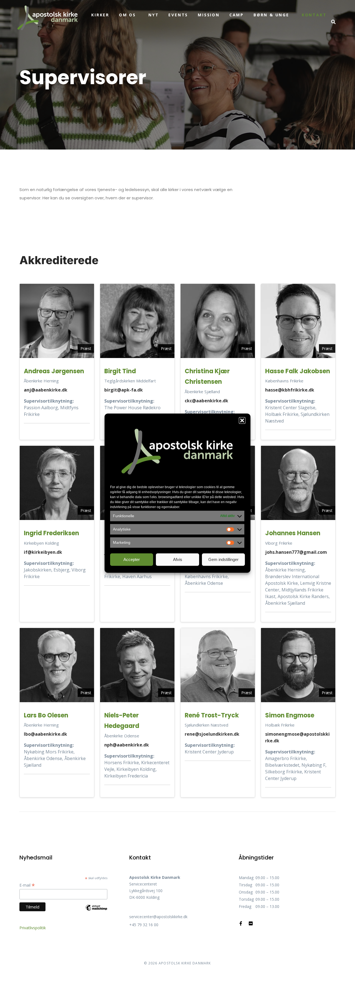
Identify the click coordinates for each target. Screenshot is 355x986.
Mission (209, 14)
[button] (242, 420)
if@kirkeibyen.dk (43, 552)
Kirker (100, 14)
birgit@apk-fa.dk (123, 390)
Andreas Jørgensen (54, 371)
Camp (236, 14)
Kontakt (314, 14)
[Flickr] (250, 923)
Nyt (153, 14)
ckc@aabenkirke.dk (206, 401)
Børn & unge (271, 14)
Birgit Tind (120, 371)
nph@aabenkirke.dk (126, 745)
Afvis (177, 559)
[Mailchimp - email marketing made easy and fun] (96, 911)
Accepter (131, 559)
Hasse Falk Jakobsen (297, 371)
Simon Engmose (289, 715)
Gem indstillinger (223, 559)
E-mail (27, 885)
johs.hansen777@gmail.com (296, 552)
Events (178, 14)
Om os (127, 14)
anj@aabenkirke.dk (45, 390)
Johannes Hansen (292, 533)
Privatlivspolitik (32, 927)
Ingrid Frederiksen (51, 533)
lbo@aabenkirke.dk (45, 734)
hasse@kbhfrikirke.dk (289, 390)
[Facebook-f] (241, 923)
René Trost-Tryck (212, 715)
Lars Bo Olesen (46, 715)
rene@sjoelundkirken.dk (212, 734)
